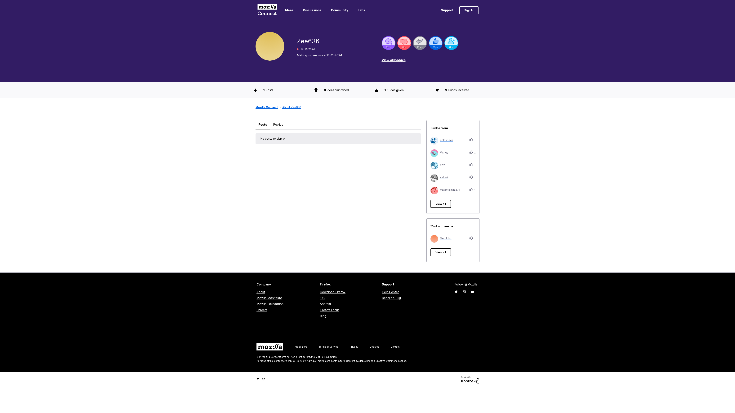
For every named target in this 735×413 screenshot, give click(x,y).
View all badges (394, 60)
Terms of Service (328, 346)
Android (325, 304)
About (260, 292)
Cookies (374, 346)
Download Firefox (332, 292)
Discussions (312, 10)
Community (339, 10)
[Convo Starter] (388, 43)
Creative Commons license (391, 360)
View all (440, 204)
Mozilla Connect (267, 10)
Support (447, 10)
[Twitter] (456, 291)
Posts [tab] (262, 124)
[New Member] (451, 43)
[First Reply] (420, 43)
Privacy (354, 346)
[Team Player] (436, 43)
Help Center (390, 292)
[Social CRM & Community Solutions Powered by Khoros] (470, 380)
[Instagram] (464, 291)
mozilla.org (301, 346)
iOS (322, 298)
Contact (395, 346)
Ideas (289, 10)
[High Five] (404, 43)
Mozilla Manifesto (269, 298)
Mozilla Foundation (269, 304)
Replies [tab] (278, 124)
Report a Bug (391, 298)
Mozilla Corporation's (274, 356)
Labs (361, 10)
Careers (261, 310)
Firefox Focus (329, 310)
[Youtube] (472, 291)
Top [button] (262, 378)
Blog (323, 316)
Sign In (469, 10)
